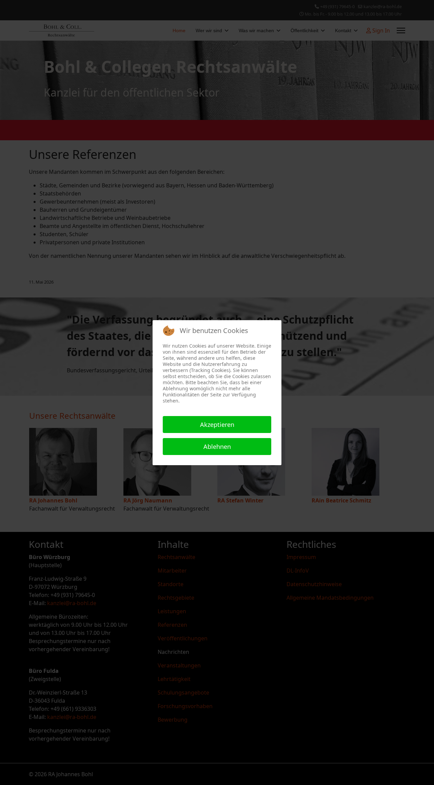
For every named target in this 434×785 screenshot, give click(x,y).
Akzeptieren (217, 424)
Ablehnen (217, 446)
